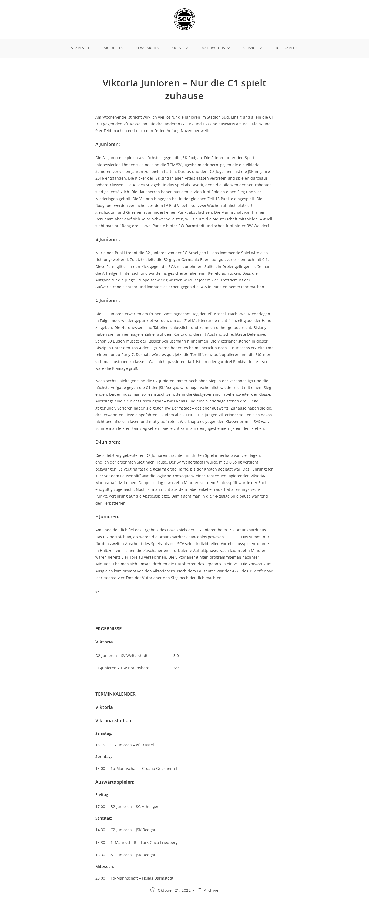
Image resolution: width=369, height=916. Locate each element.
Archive (211, 890)
